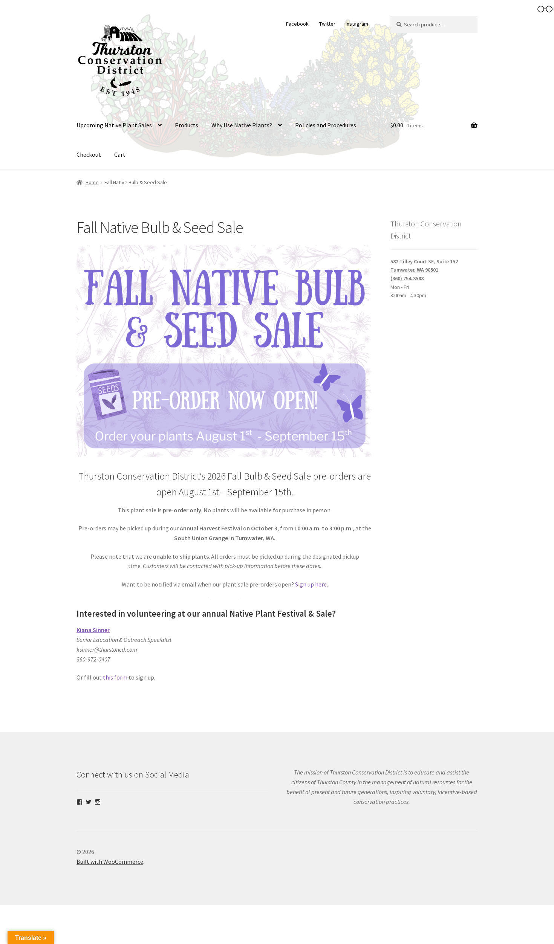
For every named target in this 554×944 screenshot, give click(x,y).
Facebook (297, 23)
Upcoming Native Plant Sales (114, 125)
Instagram (357, 23)
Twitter (327, 23)
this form (115, 677)
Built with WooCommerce (110, 861)
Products (186, 125)
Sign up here (311, 584)
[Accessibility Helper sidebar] (545, 9)
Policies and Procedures (325, 125)
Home (92, 182)
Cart (119, 154)
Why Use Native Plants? (241, 125)
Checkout (89, 154)
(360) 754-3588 (407, 278)
